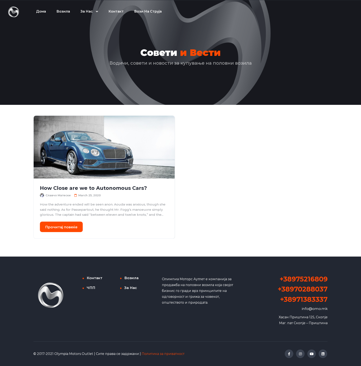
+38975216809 (304, 279)
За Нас (86, 11)
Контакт (116, 11)
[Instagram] (300, 353)
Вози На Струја (148, 11)
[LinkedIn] (323, 353)
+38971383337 (304, 299)
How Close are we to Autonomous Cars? (93, 188)
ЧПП (91, 288)
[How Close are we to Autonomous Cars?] (104, 147)
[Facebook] (289, 353)
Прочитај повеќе (61, 227)
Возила (63, 11)
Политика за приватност (163, 354)
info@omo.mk (315, 309)
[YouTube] (311, 353)
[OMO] (13, 12)
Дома (41, 11)
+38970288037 (303, 289)
